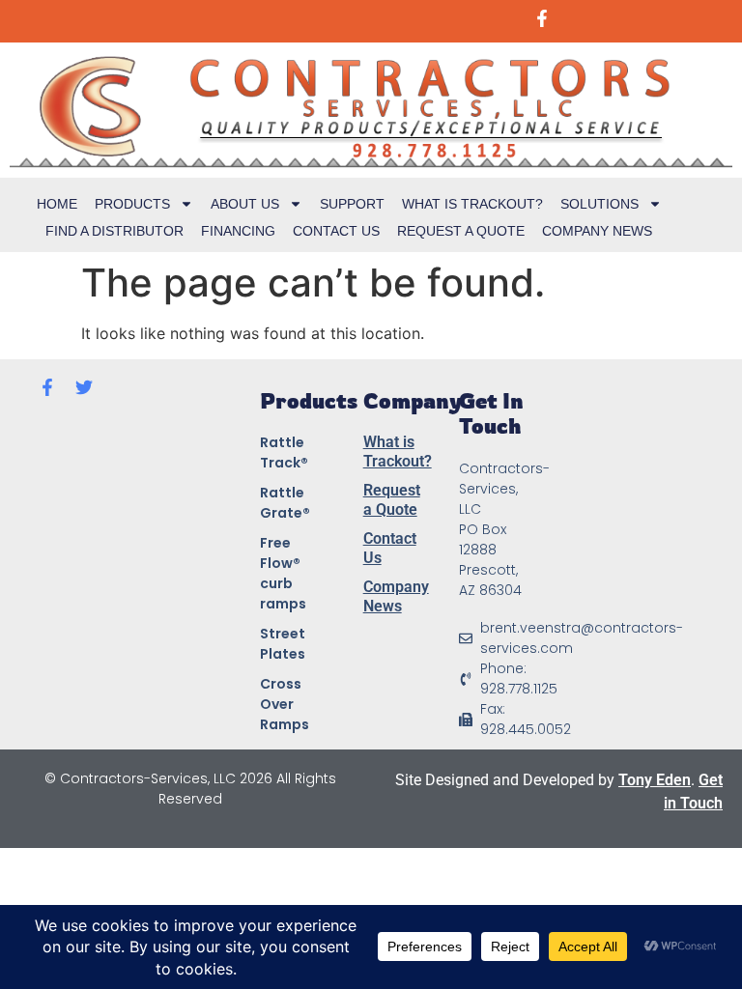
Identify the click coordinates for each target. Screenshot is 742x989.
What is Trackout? (472, 204)
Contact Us (336, 231)
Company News (597, 231)
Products (132, 204)
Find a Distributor (114, 231)
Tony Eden (654, 780)
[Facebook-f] (47, 387)
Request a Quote (461, 231)
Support (352, 204)
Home (57, 204)
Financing (238, 231)
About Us (245, 204)
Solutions (599, 204)
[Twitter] (84, 387)
